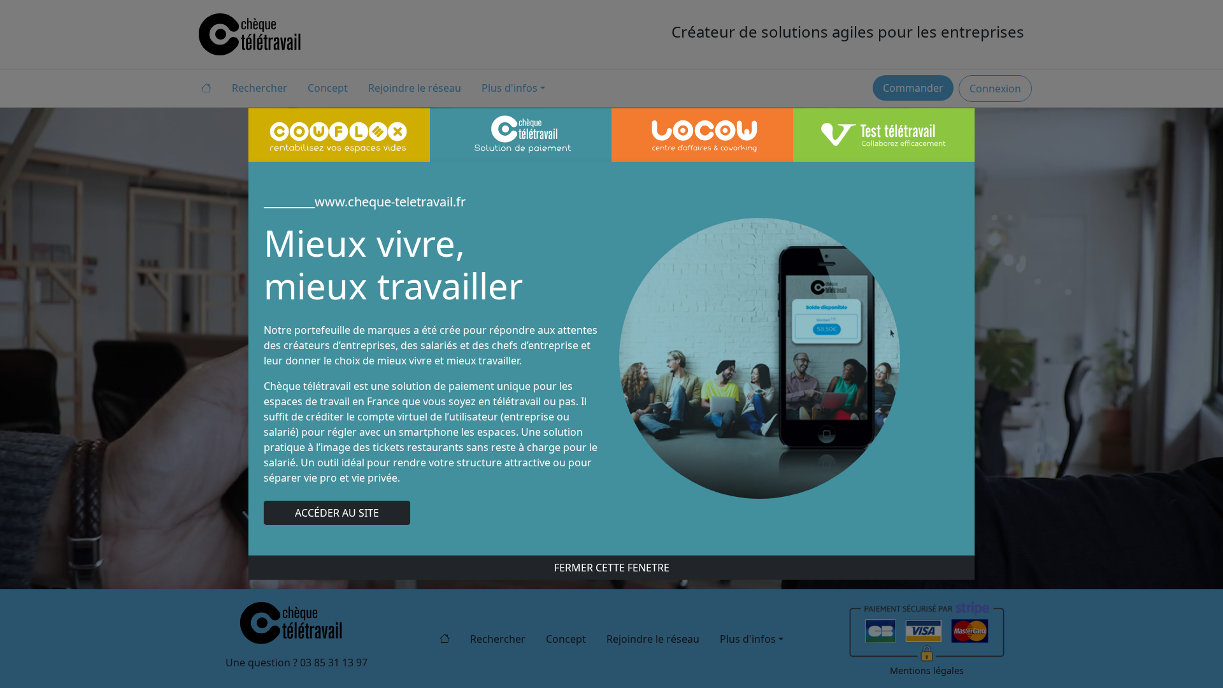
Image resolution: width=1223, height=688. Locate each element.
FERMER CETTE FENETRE (611, 568)
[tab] (339, 135)
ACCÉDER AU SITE (337, 513)
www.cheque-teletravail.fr (390, 201)
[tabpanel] (611, 358)
